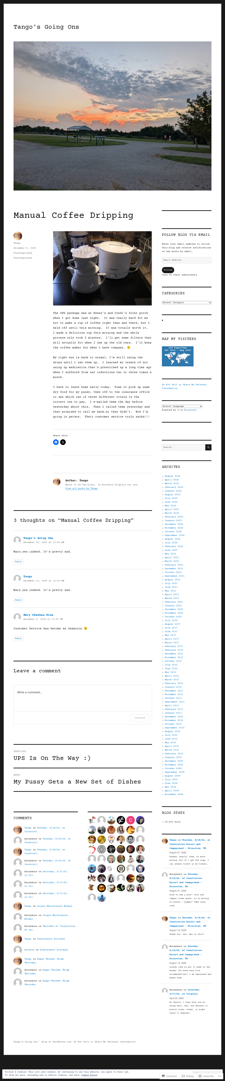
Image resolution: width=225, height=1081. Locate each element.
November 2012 (174, 657)
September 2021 (175, 576)
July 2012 (171, 665)
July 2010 (171, 735)
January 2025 (173, 520)
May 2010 (170, 742)
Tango (17, 243)
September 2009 (175, 772)
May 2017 (170, 635)
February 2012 (174, 683)
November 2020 (174, 613)
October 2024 (173, 531)
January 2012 (173, 687)
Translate (190, 410)
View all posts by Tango (81, 488)
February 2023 (174, 565)
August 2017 (172, 624)
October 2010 (173, 724)
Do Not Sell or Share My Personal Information (105, 1042)
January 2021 (173, 605)
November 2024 (174, 528)
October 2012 (173, 661)
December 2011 (174, 691)
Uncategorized (23, 253)
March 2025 (172, 513)
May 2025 (170, 506)
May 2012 (170, 672)
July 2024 (171, 543)
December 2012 (174, 654)
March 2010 (172, 750)
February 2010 (174, 754)
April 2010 (172, 746)
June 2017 (171, 631)
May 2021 (170, 591)
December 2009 (174, 761)
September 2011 (175, 702)
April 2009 (172, 791)
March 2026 (172, 483)
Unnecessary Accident (51, 939)
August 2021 (172, 580)
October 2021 (173, 572)
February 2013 (174, 650)
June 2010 (171, 739)
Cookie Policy (89, 1075)
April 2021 (172, 594)
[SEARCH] (208, 447)
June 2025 (171, 502)
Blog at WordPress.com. (56, 1042)
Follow (168, 270)
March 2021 (172, 598)
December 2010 (174, 716)
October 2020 (173, 617)
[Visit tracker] (186, 356)
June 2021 (171, 587)
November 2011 (174, 694)
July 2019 (171, 620)
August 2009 (172, 776)
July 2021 (171, 583)
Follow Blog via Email (186, 235)
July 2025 (171, 498)
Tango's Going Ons (46, 27)
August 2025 (172, 494)
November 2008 (174, 794)
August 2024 (172, 539)
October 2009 (173, 768)
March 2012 (172, 679)
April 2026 (172, 480)
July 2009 (171, 779)
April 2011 (172, 705)
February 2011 (174, 709)
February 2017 (174, 646)
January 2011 (173, 713)
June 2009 (171, 783)
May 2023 (170, 554)
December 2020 (174, 609)
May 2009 (170, 787)
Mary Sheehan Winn (38, 615)
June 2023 (171, 550)
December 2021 (174, 568)
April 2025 (172, 509)
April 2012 (172, 676)
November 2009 (174, 765)
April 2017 (172, 639)
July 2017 (171, 628)
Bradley (29, 950)
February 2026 (174, 487)
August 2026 (172, 476)
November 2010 (174, 720)
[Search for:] (183, 447)
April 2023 (172, 557)
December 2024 (174, 524)
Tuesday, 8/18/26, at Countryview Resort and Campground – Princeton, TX (189, 844)
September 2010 (175, 728)
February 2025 (174, 517)
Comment (139, 717)
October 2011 (173, 698)
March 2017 (172, 642)
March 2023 (172, 561)
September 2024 (175, 535)
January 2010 (173, 757)
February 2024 (174, 546)
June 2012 (171, 668)
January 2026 (173, 491)
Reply (18, 561)
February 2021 (174, 602)
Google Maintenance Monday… (55, 906)
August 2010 (172, 731)
